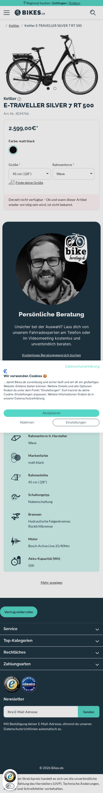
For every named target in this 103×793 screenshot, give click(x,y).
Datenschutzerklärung (82, 366)
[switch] (10, 786)
